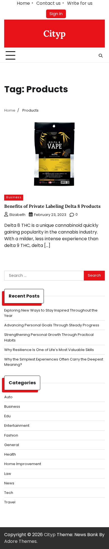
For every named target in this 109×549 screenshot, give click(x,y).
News (9, 483)
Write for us (80, 3)
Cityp (54, 33)
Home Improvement (22, 463)
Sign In (56, 14)
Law (7, 473)
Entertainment (16, 425)
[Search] (100, 55)
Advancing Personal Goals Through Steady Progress (51, 325)
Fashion (11, 435)
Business (13, 197)
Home (23, 3)
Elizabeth (17, 214)
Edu (7, 416)
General (11, 444)
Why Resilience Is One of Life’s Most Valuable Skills (49, 349)
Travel (9, 502)
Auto (8, 397)
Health (10, 454)
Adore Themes (20, 541)
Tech (8, 492)
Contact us (48, 3)
